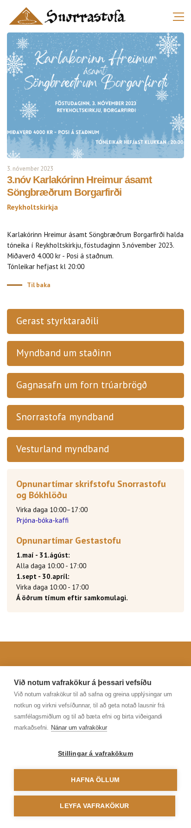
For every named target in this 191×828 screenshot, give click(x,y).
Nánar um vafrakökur (79, 727)
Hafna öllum (95, 780)
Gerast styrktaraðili (57, 321)
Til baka (39, 285)
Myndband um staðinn (63, 353)
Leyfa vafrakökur (94, 805)
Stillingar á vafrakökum (95, 753)
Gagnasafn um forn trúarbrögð (81, 385)
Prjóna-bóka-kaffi (42, 520)
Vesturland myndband (62, 449)
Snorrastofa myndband (65, 417)
